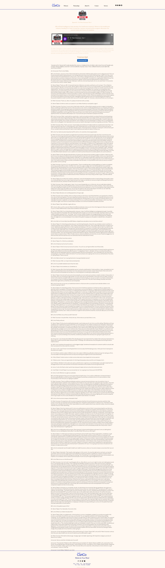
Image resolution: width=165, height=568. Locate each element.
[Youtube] (121, 5)
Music (84, 564)
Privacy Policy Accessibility (85, 565)
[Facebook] (116, 5)
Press (76, 565)
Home (74, 564)
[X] (119, 5)
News (81, 564)
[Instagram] (117, 5)
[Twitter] (82, 561)
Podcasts (78, 564)
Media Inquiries (88, 564)
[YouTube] (84, 561)
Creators (79, 565)
